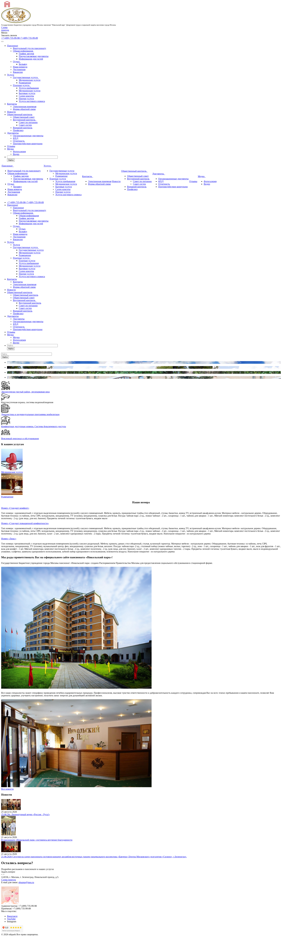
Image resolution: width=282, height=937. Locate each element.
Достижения (19, 69)
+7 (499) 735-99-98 (10, 38)
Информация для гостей (31, 59)
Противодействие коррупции (27, 143)
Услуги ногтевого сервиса (32, 101)
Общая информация (23, 51)
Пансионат (12, 45)
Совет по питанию (28, 122)
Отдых (17, 61)
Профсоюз (18, 130)
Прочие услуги (26, 98)
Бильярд (23, 64)
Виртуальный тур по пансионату (29, 48)
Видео (16, 154)
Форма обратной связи (24, 109)
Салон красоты (26, 96)
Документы (13, 133)
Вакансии (18, 72)
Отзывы (11, 146)
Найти (11, 160)
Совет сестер (25, 125)
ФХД (15, 138)
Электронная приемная (24, 106)
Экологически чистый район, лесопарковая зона (25, 392)
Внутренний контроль (24, 120)
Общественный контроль (19, 114)
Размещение (25, 82)
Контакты (12, 104)
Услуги (10, 75)
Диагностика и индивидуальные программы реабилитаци (30, 414)
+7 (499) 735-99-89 (29, 38)
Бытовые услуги (27, 93)
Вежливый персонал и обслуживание (20, 438)
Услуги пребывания (29, 88)
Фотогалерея (19, 151)
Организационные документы (28, 135)
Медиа (10, 149)
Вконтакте (12, 916)
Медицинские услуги (29, 80)
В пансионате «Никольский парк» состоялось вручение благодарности (36, 840)
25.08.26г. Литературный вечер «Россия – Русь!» (25, 814)
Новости (11, 112)
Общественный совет (24, 117)
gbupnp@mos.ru (26, 882)
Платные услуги (22, 85)
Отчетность (19, 141)
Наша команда (20, 67)
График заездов (26, 53)
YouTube (11, 919)
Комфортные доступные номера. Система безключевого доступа (33, 426)
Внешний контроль (22, 127)
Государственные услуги (26, 77)
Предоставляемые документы (33, 56)
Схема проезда (5, 28)
